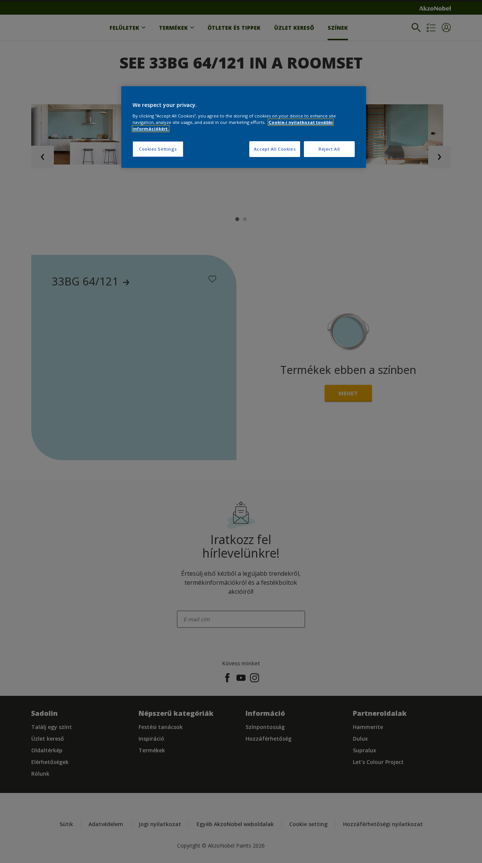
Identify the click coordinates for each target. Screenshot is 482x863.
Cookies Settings (158, 149)
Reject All (329, 149)
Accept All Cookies (275, 149)
